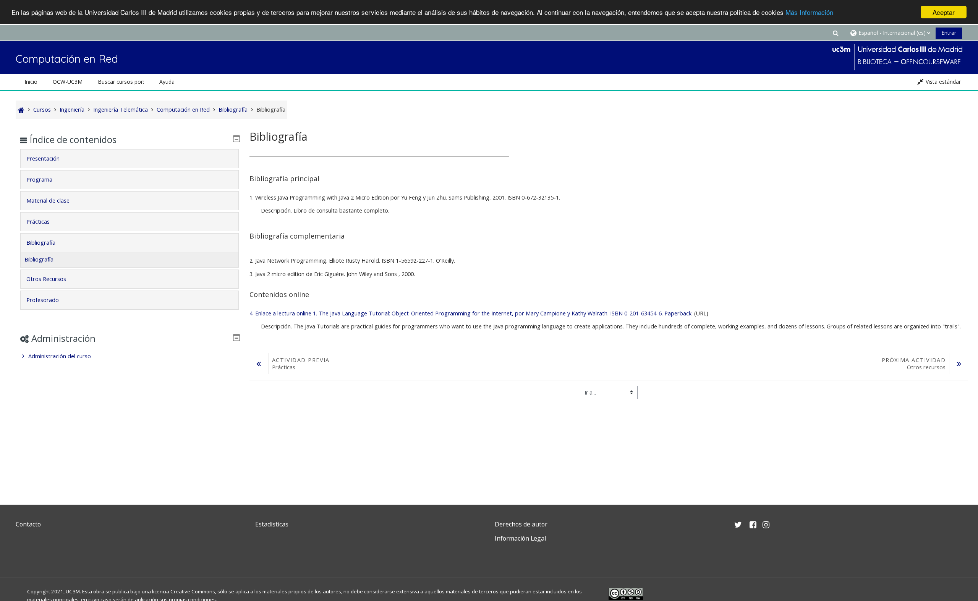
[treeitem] (129, 356)
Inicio (30, 81)
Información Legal (520, 538)
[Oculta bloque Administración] (236, 337)
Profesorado (42, 300)
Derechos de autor (521, 524)
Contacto (28, 524)
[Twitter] (23, 556)
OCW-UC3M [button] (68, 81)
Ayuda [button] (167, 81)
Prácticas (38, 221)
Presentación (43, 158)
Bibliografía (40, 242)
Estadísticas (271, 524)
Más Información (809, 12)
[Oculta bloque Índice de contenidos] (236, 138)
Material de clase (48, 200)
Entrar (948, 32)
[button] (835, 32)
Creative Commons (192, 591)
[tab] (129, 158)
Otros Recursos (46, 279)
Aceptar (944, 12)
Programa (39, 179)
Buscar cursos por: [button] (121, 81)
